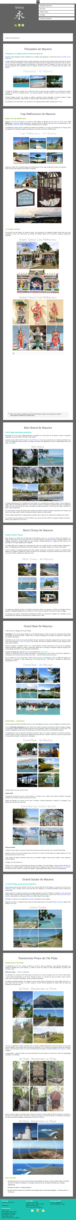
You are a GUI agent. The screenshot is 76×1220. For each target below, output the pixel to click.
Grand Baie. (13, 903)
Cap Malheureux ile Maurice (38, 113)
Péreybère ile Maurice (38, 49)
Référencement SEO (32, 1205)
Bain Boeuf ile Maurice (38, 427)
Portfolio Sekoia (44, 12)
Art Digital (42, 15)
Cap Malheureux (34, 440)
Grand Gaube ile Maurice (38, 879)
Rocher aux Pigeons (38, 1117)
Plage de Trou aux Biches (63, 867)
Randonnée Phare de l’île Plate (38, 958)
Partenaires (5, 1205)
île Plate (19, 966)
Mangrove (30, 896)
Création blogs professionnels (35, 1204)
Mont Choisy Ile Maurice (38, 530)
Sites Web (42, 9)
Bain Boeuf (59, 101)
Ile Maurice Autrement (45, 18)
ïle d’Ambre (63, 894)
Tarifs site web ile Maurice (34, 1207)
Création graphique (56, 1202)
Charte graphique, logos (57, 1204)
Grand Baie (63, 57)
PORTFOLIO (5, 1210)
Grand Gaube (63, 121)
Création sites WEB (32, 1202)
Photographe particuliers (9, 1211)
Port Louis (27, 651)
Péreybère (22, 121)
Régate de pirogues (58, 902)
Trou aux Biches (49, 538)
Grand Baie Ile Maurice (38, 626)
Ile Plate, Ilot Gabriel (18, 124)
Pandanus (63, 1048)
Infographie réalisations (46, 5)
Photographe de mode (8, 1214)
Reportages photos (7, 1216)
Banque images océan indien (10, 1217)
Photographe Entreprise (8, 1213)
